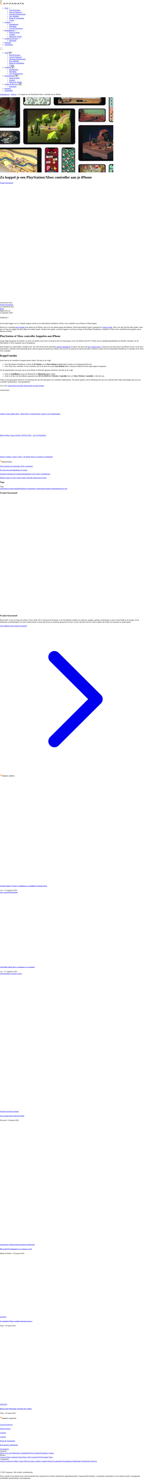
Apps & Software (15, 12)
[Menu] (1, 1)
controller (16, 489)
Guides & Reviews (11, 38)
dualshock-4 (24, 489)
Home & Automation (16, 18)
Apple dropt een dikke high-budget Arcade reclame (25, 386)
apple (2, 489)
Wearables (12, 26)
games (30, 489)
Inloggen (8, 43)
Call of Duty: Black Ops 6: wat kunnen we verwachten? (17, 967)
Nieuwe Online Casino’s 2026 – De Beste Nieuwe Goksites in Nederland (26, 457)
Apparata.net (4, 94)
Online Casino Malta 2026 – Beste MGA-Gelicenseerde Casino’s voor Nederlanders (30, 414)
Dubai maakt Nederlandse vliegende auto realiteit (16, 1409)
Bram (2, 309)
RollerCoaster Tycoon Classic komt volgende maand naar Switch (23, 478)
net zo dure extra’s (94, 347)
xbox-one (63, 489)
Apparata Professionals (17, 14)
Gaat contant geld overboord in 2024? (12, 1116)
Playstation (44, 1457)
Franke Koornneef (6, 183)
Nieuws (14, 94)
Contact (51, 1453)
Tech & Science (14, 10)
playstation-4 (47, 489)
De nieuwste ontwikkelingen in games (13, 470)
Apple (19, 1457)
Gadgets (7, 22)
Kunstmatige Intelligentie (72, 1461)
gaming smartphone (63, 347)
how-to (35, 489)
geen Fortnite (20, 327)
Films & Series (14, 32)
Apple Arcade (107, 327)
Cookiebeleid (25, 1453)
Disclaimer (44, 1453)
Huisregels (16, 1453)
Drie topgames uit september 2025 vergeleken (16, 466)
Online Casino (18, 1461)
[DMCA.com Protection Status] (3, 1468)
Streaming (12, 41)
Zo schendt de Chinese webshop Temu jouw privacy (16, 1321)
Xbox (51, 1457)
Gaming (12, 34)
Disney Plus (26, 1457)
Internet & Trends (15, 36)
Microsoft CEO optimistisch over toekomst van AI (16, 1249)
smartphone (56, 489)
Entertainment (9, 30)
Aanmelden (9, 45)
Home (2, 1453)
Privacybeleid (35, 1453)
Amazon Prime (5, 1457)
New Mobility (14, 16)
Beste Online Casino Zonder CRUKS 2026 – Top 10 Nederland (23, 435)
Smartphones (13, 24)
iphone (40, 489)
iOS (38, 1457)
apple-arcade (8, 489)
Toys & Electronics (16, 28)
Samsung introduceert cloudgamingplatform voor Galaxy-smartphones (25, 474)
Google (34, 1457)
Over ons (8, 1453)
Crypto (11, 20)
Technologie (86, 1461)
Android (14, 1457)
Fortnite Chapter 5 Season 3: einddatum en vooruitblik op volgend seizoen (23, 886)
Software (94, 1461)
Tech (6, 8)
